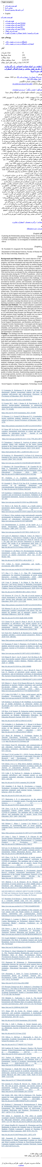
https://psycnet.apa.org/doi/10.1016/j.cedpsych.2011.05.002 (22, 512)
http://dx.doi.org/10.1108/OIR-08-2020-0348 (17, 854)
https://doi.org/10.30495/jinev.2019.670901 (16, 947)
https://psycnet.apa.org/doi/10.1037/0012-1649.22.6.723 (21, 532)
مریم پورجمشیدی (18, 90)
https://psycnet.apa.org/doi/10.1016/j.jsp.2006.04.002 (20, 502)
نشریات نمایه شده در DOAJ (15, 25)
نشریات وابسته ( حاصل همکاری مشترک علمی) (22, 33)
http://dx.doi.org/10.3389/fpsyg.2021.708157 (17, 844)
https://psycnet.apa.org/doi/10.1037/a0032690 (17, 521)
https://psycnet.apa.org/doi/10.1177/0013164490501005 (21, 906)
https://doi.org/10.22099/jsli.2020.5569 (15, 1007)
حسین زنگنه (31, 90)
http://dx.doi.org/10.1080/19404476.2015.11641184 (19, 1101)
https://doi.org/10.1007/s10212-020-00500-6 (17, 400)
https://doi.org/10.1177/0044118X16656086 (16, 1080)
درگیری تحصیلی (30, 222)
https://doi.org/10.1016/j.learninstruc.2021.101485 (19, 413)
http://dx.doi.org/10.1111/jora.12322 (14, 1033)
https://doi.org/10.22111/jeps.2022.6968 (15, 983)
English (7, 13)
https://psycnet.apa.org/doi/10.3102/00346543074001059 (21, 463)
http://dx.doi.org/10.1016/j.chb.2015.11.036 (16, 795)
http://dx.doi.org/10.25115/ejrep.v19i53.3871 (17, 547)
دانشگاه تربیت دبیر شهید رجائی (16, 42)
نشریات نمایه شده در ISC (14, 27)
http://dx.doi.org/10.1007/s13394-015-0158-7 (17, 721)
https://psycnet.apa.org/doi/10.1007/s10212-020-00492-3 (21, 653)
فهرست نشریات (11, 6)
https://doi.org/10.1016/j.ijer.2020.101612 (16, 769)
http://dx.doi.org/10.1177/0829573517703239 (17, 1044)
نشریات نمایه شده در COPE (15, 29)
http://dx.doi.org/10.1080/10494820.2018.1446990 (19, 579)
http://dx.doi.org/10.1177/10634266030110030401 (19, 887)
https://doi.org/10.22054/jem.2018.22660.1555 (17, 878)
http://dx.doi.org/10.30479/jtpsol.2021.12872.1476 (19, 1135)
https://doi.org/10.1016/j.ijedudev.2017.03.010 (17, 1091)
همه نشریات (9, 21)
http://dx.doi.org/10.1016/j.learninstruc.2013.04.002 (19, 1020)
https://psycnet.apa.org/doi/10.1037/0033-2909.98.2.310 (21, 698)
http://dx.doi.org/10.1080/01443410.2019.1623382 (19, 474)
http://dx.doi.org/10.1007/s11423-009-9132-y (17, 760)
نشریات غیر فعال (11, 31)
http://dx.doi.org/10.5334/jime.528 (17, 741)
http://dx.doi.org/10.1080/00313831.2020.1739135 (19, 592)
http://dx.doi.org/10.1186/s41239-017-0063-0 (17, 732)
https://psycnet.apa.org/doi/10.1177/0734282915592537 (21, 691)
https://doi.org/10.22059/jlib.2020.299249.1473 (18, 1065)
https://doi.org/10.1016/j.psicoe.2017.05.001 (17, 1054)
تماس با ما (9, 8)
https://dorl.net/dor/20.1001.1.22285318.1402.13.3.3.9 (20, 452)
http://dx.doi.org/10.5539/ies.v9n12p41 (17, 489)
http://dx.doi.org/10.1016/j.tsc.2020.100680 (16, 666)
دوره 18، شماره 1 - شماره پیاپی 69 (29, 77)
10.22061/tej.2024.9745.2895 (22, 84)
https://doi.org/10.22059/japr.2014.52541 (15, 959)
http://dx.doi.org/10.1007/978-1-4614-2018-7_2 (18, 560)
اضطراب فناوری (18, 222)
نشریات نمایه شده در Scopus (15, 23)
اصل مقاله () (34, 79)
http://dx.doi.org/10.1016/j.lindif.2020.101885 (17, 618)
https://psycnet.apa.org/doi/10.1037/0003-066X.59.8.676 (21, 569)
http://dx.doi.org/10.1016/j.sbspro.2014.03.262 (17, 805)
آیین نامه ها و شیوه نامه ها (14, 10)
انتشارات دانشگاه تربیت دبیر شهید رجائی (19, 44)
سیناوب (21, 1165)
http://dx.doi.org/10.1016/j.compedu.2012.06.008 (18, 782)
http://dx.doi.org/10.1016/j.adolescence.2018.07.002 (19, 629)
